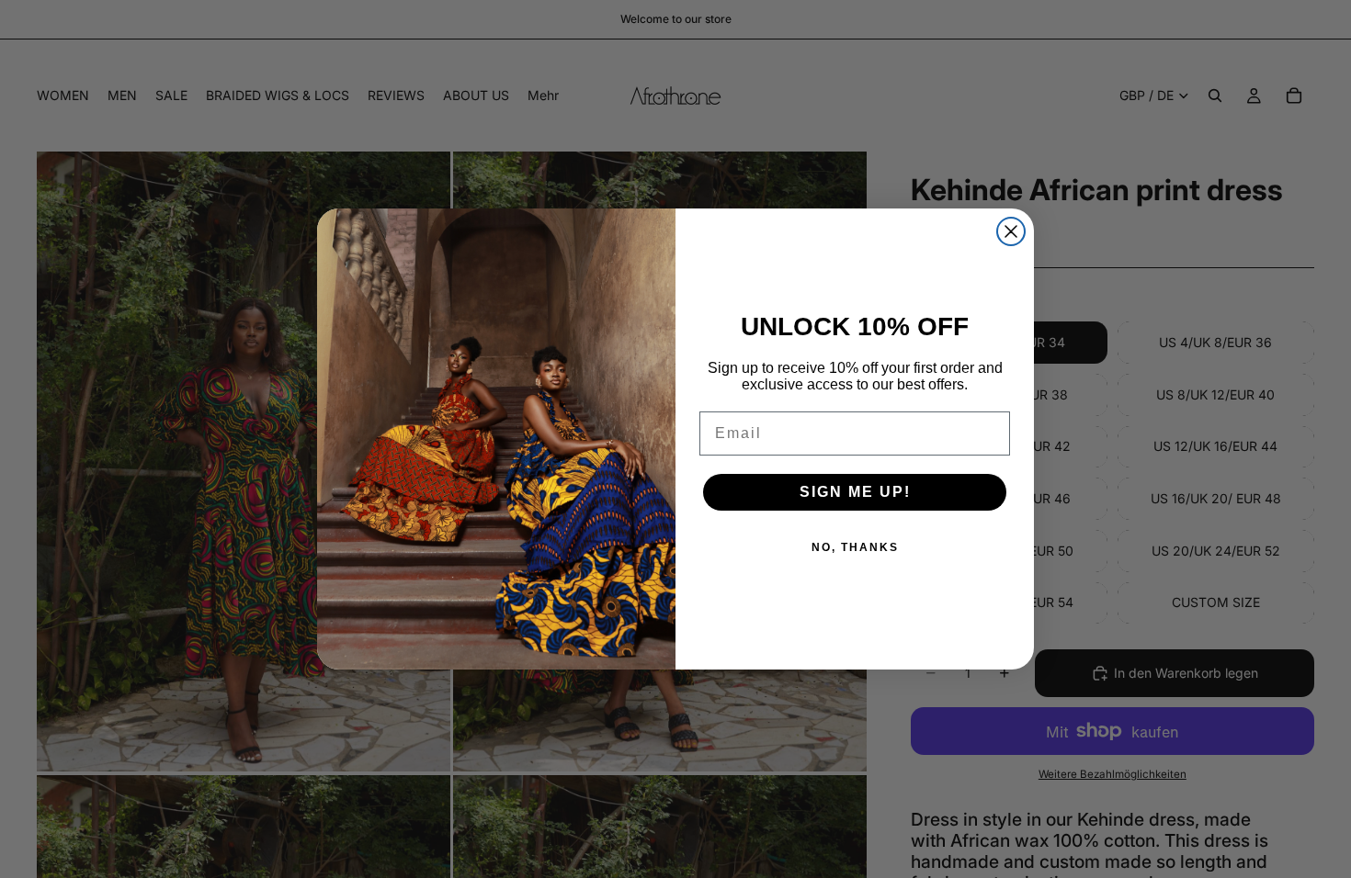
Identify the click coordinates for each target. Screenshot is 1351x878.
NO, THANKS (855, 547)
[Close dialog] (1011, 231)
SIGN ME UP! (855, 492)
